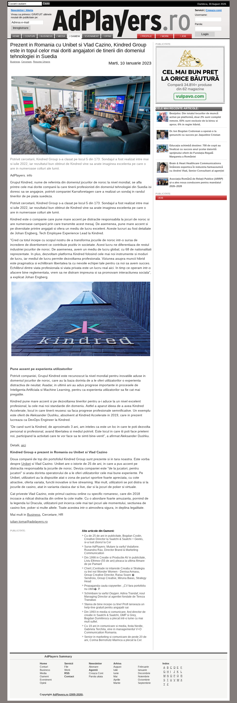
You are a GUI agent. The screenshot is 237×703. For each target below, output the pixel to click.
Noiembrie (143, 676)
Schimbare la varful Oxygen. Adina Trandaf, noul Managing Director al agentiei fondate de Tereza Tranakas (114, 596)
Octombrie (144, 679)
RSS (66, 673)
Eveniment (46, 679)
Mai (115, 676)
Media (43, 673)
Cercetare (26, 61)
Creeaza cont (214, 10)
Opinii (43, 682)
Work (67, 670)
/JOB (160, 198)
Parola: (199, 24)
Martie (116, 682)
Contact (69, 676)
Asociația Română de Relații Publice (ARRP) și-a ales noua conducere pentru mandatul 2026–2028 (196, 182)
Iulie (115, 670)
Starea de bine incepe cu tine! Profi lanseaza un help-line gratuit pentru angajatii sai (114, 606)
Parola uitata (96, 676)
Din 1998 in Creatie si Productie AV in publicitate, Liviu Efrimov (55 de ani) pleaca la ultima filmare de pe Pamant (115, 561)
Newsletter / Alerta (22, 10)
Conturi (44, 666)
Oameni (44, 676)
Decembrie (144, 673)
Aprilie (116, 679)
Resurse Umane (41, 61)
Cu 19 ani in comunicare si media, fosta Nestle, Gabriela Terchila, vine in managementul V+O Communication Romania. (113, 629)
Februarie (143, 666)
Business (15, 61)
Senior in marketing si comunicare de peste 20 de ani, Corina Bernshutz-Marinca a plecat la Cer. (115, 638)
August (117, 666)
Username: (201, 14)
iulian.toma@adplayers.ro (29, 521)
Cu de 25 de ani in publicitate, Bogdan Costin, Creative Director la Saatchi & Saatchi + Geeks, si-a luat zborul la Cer (113, 539)
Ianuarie (142, 670)
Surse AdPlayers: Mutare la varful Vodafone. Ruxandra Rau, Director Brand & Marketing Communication (111, 550)
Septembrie (144, 682)
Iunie (116, 673)
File (66, 666)
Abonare (93, 666)
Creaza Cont (96, 673)
